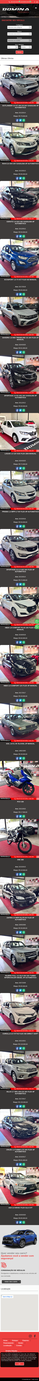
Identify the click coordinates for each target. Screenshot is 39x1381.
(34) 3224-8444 (15, 2)
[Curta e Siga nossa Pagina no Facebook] (34, 2)
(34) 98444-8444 (25, 2)
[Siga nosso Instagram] (37, 2)
